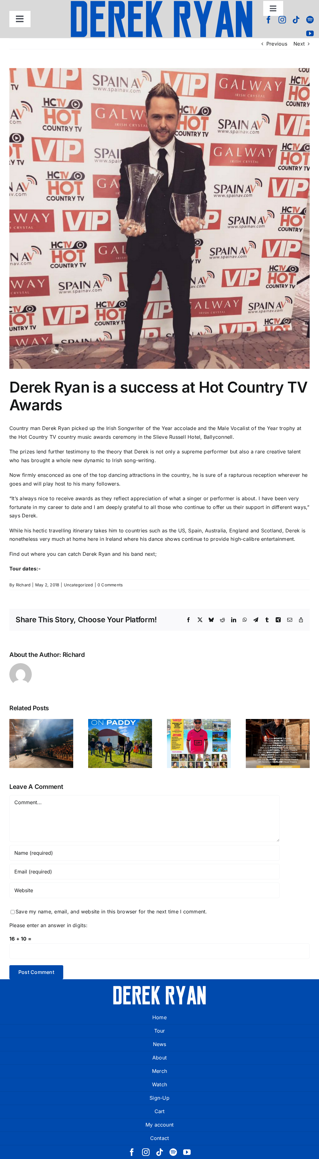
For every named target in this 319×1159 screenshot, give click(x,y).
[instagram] (282, 19)
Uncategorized (78, 584)
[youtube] (310, 33)
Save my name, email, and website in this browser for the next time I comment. (111, 911)
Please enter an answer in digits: (48, 925)
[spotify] (310, 19)
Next (299, 44)
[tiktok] (296, 19)
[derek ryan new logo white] (159, 988)
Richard (23, 584)
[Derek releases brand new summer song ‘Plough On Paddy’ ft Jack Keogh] (120, 743)
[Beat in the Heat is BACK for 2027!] (199, 743)
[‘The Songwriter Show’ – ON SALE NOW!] (278, 743)
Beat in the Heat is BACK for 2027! (198, 728)
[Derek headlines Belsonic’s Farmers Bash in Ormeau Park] (41, 743)
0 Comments (110, 584)
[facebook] (268, 19)
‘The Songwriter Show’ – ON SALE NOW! (277, 723)
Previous (276, 44)
